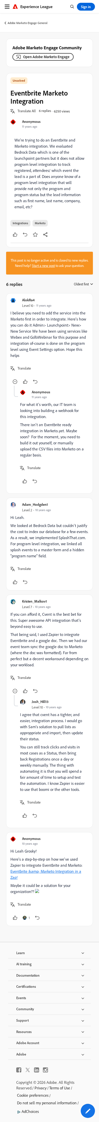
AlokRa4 (28, 300)
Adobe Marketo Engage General (27, 23)
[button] (27, 111)
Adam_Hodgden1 (35, 504)
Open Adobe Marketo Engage (46, 56)
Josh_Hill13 (40, 701)
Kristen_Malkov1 (34, 601)
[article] (49, 341)
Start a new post (43, 265)
